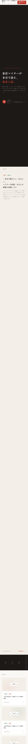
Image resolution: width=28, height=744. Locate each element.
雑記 (19, 662)
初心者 (12, 662)
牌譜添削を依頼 (22, 2)
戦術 (5, 662)
